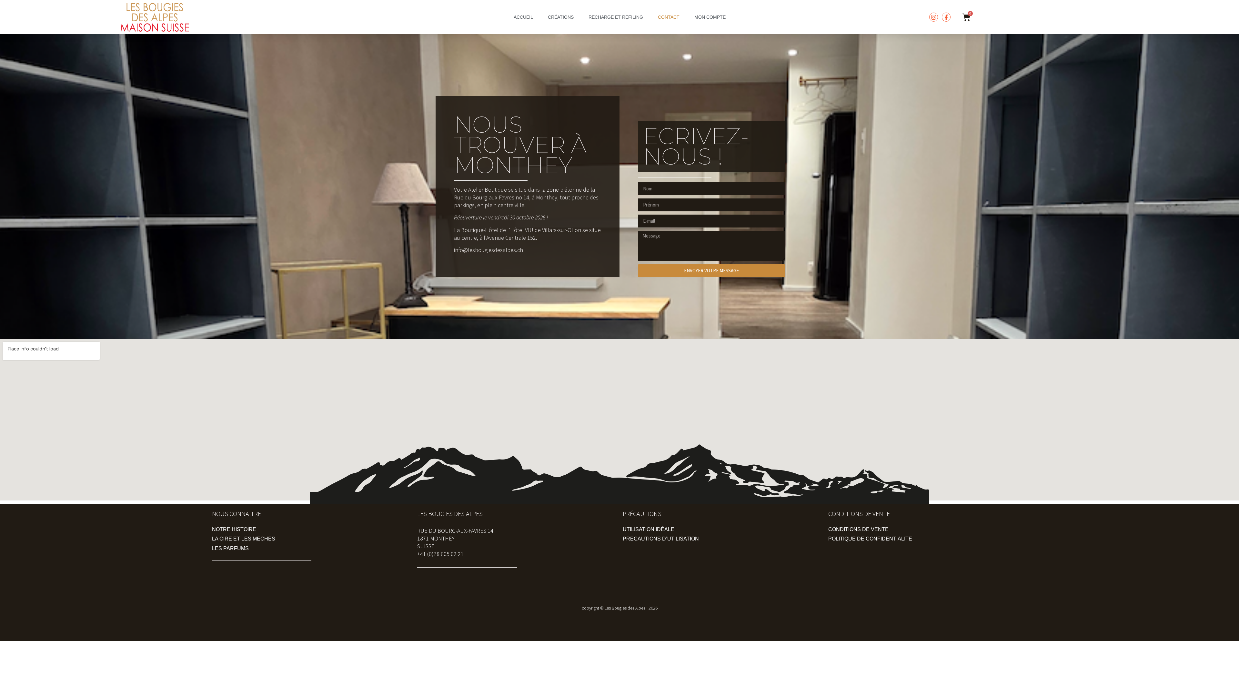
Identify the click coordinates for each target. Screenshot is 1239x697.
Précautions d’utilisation (661, 538)
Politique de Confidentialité (870, 538)
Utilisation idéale (648, 529)
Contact (669, 17)
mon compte (710, 17)
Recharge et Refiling (616, 17)
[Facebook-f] (946, 17)
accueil (523, 17)
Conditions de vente (858, 529)
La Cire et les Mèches (243, 538)
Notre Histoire (234, 529)
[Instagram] (933, 17)
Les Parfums (230, 548)
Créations (561, 17)
